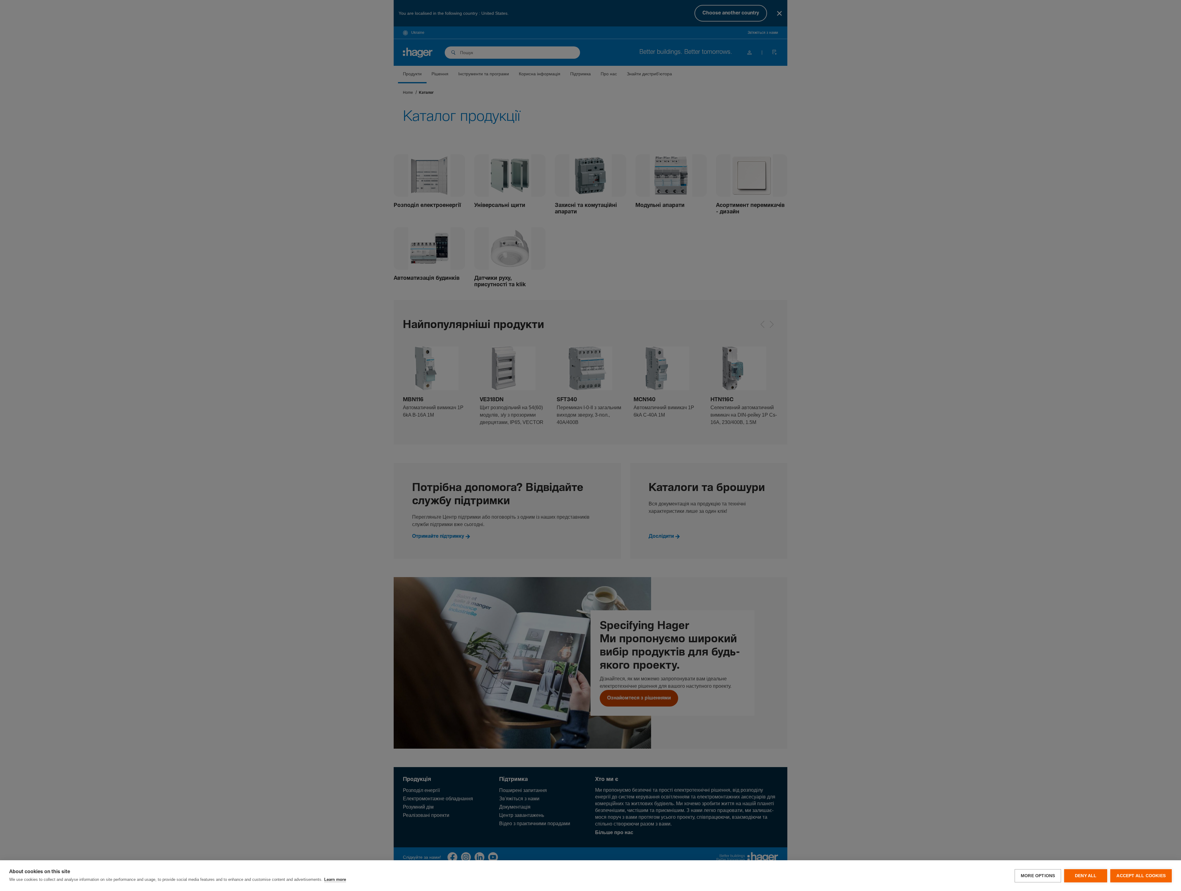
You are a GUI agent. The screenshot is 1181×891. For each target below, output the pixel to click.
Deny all (1086, 875)
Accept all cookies (1141, 875)
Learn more (335, 880)
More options (1038, 875)
